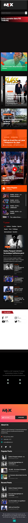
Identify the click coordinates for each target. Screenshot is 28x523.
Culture (6, 91)
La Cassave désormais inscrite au (18, 475)
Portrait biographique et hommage (16, 494)
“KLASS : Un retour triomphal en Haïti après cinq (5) (13, 96)
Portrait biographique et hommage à (16, 463)
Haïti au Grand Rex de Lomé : (18, 289)
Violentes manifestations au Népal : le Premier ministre (13, 121)
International (7, 114)
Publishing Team (8, 101)
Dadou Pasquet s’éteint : (16, 488)
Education (6, 137)
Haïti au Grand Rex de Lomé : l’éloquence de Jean (14, 141)
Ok (14, 520)
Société (16, 296)
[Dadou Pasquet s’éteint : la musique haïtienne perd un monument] (14, 241)
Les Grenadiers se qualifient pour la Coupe (18, 279)
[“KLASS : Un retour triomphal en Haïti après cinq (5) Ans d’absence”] (4, 470)
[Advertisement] (14, 37)
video (4, 175)
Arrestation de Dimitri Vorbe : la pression (19, 299)
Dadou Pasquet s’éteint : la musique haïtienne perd (14, 252)
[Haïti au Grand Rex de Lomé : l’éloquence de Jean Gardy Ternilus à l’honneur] (8, 289)
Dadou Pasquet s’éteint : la (16, 456)
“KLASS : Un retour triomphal (17, 469)
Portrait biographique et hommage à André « (19, 268)
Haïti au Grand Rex (14, 507)
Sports (16, 276)
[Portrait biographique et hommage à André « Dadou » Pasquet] (8, 267)
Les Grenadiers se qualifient (17, 501)
